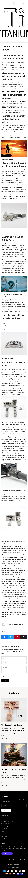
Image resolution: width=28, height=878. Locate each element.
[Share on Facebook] (4, 637)
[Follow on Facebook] (2, 859)
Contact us (16, 498)
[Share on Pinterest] (17, 637)
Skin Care (3, 838)
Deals (2, 831)
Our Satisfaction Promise (7, 821)
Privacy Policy (10, 651)
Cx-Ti (11, 369)
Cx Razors (4, 836)
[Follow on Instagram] (9, 859)
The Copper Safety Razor (11, 725)
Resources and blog (6, 834)
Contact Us (4, 819)
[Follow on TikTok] (17, 859)
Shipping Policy (5, 828)
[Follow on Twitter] (6, 859)
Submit (5, 680)
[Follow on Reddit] (21, 859)
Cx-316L (10, 380)
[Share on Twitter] (11, 637)
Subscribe (6, 810)
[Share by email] (23, 637)
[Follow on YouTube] (13, 859)
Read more (4, 738)
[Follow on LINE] (24, 859)
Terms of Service (20, 651)
